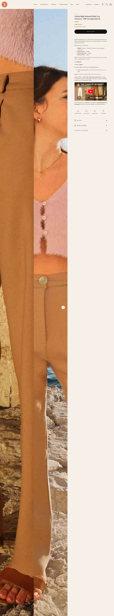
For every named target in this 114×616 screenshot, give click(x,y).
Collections (53, 4)
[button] (4, 307)
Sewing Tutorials (64, 4)
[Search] (106, 4)
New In (35, 4)
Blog (72, 4)
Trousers (76, 14)
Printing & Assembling (81, 125)
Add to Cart (91, 31)
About (77, 4)
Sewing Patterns (44, 4)
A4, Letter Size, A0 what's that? (81, 130)
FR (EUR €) (89, 4)
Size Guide (79, 120)
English (96, 4)
